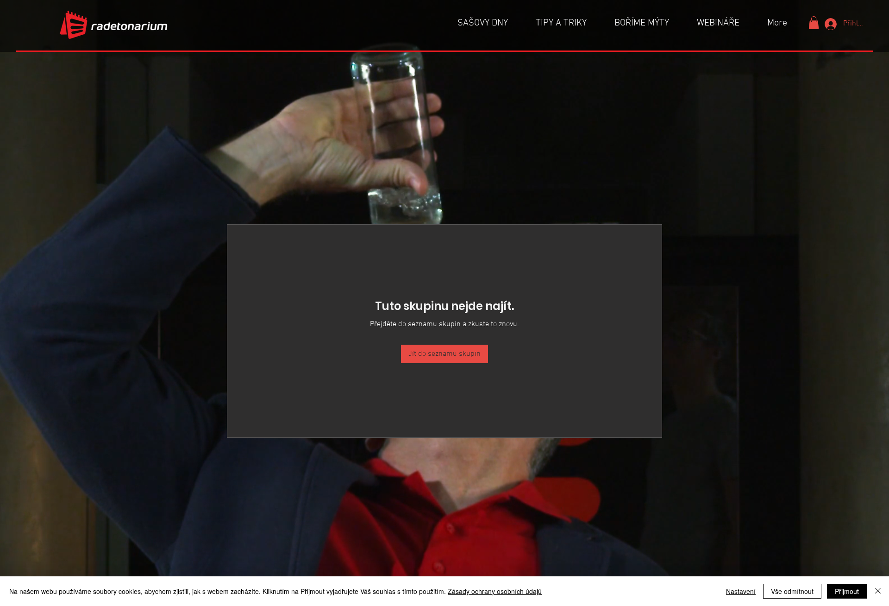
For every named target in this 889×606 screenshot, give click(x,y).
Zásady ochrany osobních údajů (495, 591)
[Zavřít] (877, 591)
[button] (813, 22)
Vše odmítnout (792, 591)
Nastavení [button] (741, 591)
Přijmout (847, 591)
